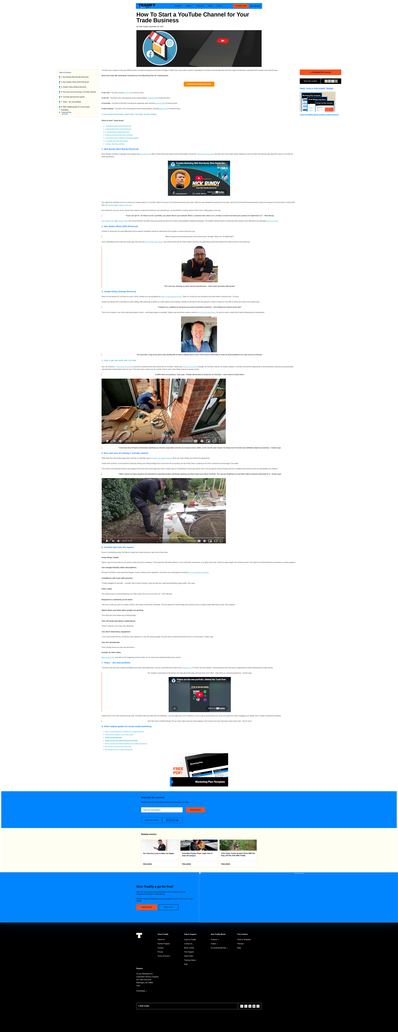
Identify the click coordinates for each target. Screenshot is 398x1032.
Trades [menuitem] (213, 944)
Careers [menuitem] (161, 948)
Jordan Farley (123, 221)
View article (147, 864)
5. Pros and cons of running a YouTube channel (78, 92)
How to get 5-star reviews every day (118, 746)
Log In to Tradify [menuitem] (190, 939)
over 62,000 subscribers (206, 312)
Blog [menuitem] (239, 948)
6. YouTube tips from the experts (73, 97)
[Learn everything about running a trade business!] (320, 102)
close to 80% (160, 103)
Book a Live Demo (255, 6)
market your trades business (162, 458)
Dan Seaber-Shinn (108, 221)
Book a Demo (168, 907)
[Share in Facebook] (332, 81)
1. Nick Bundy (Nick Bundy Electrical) (75, 77)
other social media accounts (171, 297)
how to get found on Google (198, 572)
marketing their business (205, 154)
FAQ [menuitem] (185, 964)
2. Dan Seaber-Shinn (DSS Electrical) (75, 82)
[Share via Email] (329, 81)
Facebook (144, 154)
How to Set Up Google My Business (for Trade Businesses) (126, 743)
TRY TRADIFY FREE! (241, 6)
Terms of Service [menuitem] (164, 956)
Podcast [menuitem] (240, 944)
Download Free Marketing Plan (199, 84)
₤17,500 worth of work (122, 367)
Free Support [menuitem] (189, 952)
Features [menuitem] (214, 939)
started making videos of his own (120, 205)
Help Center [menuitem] (188, 956)
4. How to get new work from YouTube (118, 135)
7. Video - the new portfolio (114, 144)
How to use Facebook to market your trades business (124, 731)
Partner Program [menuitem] (164, 944)
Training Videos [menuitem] (190, 960)
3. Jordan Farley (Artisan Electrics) (73, 87)
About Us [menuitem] (161, 939)
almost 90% (164, 109)
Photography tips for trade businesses (118, 749)
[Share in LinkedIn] (177, 820)
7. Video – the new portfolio (71, 102)
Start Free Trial (147, 907)
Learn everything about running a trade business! (319, 115)
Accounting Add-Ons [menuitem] (218, 948)
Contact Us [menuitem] (188, 944)
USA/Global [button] (140, 991)
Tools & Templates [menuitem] (244, 939)
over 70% (128, 93)
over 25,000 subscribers (154, 242)
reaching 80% (153, 98)
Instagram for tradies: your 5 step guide (119, 734)
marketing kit (187, 668)
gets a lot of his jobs (190, 367)
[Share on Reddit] (336, 81)
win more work (272, 221)
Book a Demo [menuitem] (189, 948)
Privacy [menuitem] (160, 952)
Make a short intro (108, 657)
